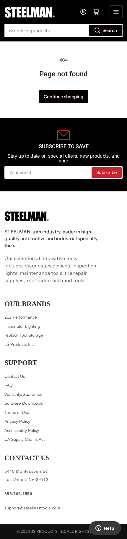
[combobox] (63, 30)
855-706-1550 (18, 493)
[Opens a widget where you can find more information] (105, 528)
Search (109, 30)
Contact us (27, 458)
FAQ (8, 385)
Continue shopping (63, 96)
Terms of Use (16, 412)
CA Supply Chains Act (24, 439)
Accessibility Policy (21, 430)
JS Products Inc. (19, 344)
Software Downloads (23, 403)
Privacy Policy (17, 421)
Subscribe (106, 172)
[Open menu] (116, 11)
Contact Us (14, 376)
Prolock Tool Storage (23, 335)
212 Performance (20, 317)
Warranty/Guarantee (23, 394)
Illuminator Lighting (22, 326)
